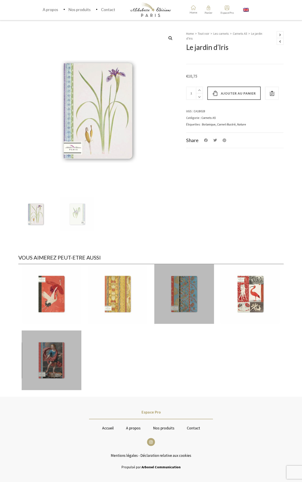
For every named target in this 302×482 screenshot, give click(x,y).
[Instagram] (151, 442)
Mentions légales (124, 455)
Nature (241, 124)
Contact (193, 428)
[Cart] (208, 7)
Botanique (209, 124)
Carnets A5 (240, 34)
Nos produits (163, 428)
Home (190, 34)
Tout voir (203, 34)
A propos (133, 428)
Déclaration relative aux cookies (165, 455)
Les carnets (221, 34)
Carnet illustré (226, 124)
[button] (170, 38)
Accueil (108, 428)
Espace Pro (226, 12)
